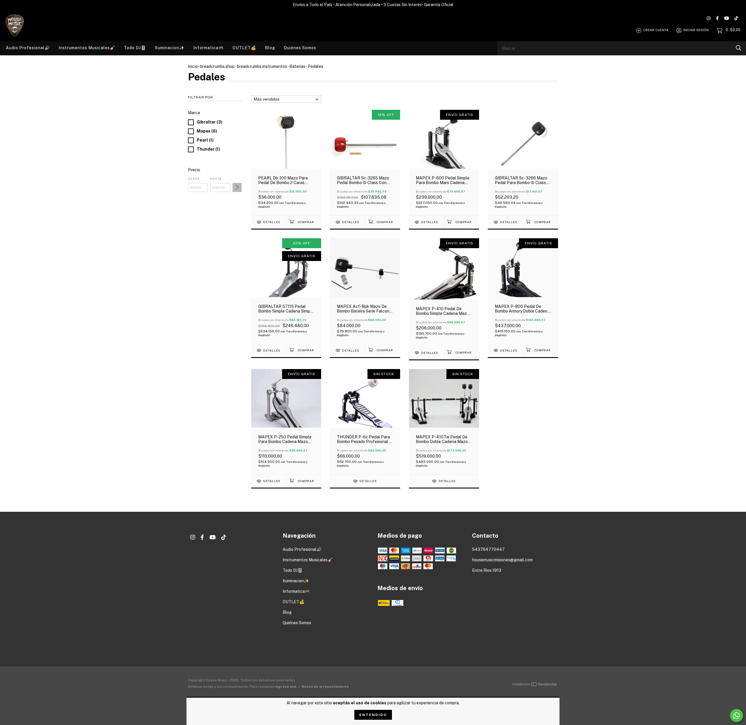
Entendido (373, 715)
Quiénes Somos (300, 47)
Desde (194, 178)
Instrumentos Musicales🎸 (87, 47)
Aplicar (237, 187)
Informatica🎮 (208, 47)
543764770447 (488, 549)
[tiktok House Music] (736, 18)
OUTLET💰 (244, 47)
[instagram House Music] (708, 18)
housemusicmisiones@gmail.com (502, 560)
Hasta (215, 178)
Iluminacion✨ (169, 47)
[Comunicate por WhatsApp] (736, 715)
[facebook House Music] (717, 18)
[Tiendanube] (534, 685)
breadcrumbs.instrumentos (262, 66)
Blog (270, 47)
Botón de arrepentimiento (325, 687)
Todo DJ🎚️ (135, 47)
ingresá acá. (286, 687)
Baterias (297, 66)
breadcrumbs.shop (217, 66)
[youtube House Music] (726, 18)
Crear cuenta (655, 30)
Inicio (193, 66)
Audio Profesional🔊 (28, 47)
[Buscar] (738, 48)
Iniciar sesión (696, 30)
